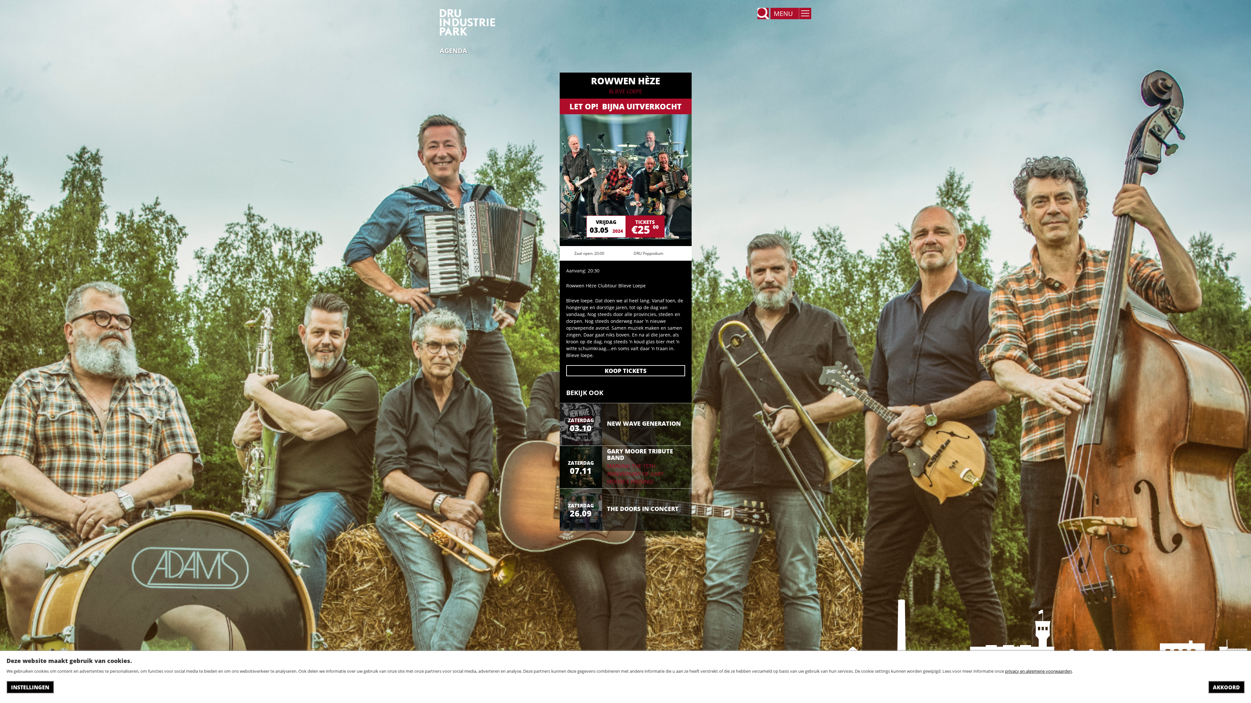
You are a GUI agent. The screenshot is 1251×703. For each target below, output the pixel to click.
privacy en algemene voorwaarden (1038, 671)
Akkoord (1226, 687)
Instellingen (30, 687)
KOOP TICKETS (625, 371)
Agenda (453, 51)
